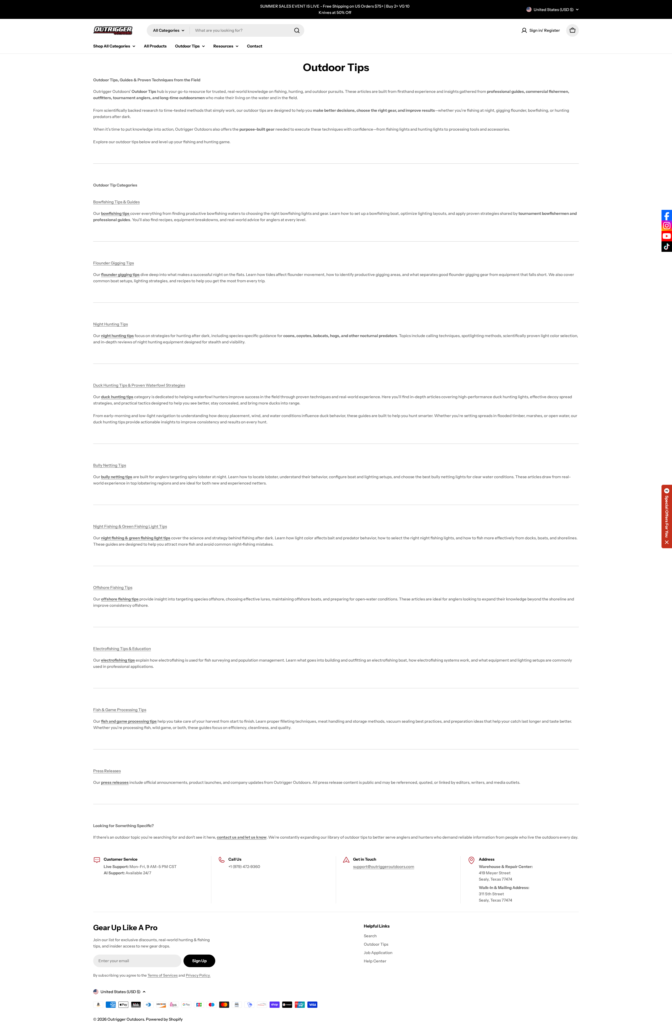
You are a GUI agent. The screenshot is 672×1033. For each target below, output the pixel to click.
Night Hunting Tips (110, 324)
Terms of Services (163, 975)
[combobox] (225, 30)
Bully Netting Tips (109, 465)
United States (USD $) (554, 9)
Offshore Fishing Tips (112, 587)
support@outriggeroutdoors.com (383, 866)
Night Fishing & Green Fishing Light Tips (130, 526)
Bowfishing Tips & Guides (116, 201)
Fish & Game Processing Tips (119, 709)
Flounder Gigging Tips (113, 262)
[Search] (297, 30)
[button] (667, 516)
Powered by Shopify (164, 1019)
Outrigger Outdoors (125, 1019)
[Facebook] (667, 215)
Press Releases (107, 770)
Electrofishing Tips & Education (122, 648)
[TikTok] (667, 246)
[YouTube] (667, 236)
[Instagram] (667, 225)
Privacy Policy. (198, 975)
